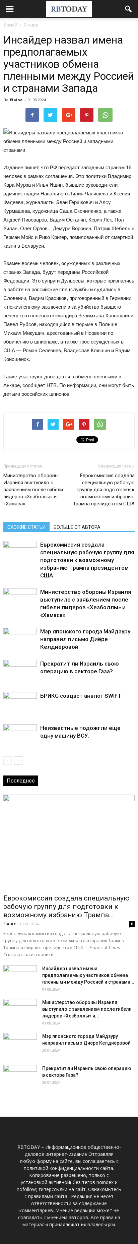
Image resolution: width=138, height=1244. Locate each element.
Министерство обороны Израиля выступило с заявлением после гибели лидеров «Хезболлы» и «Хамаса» (33, 490)
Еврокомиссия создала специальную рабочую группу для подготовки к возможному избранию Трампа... (66, 906)
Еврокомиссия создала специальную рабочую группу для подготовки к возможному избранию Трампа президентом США (104, 490)
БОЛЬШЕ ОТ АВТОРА (77, 527)
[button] (128, 9)
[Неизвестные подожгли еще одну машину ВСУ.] (20, 735)
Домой (10, 25)
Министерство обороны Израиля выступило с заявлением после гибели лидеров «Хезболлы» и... (87, 1009)
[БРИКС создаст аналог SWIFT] (20, 703)
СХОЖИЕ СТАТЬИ (26, 527)
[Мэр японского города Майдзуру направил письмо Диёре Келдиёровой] (20, 639)
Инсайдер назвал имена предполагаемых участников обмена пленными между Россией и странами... (88, 975)
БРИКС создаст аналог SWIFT (81, 695)
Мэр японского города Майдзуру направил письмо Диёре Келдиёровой (85, 639)
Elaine (16, 99)
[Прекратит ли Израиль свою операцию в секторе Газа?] (20, 671)
